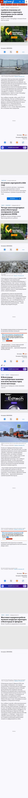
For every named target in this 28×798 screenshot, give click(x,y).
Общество (7, 7)
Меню (1, 1)
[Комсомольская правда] (8, 2)
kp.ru (26, 135)
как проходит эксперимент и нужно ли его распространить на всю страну (13, 337)
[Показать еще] (23, 51)
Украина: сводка (21, 4)
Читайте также (3, 180)
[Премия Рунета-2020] (13, 1)
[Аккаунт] (26, 1)
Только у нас (9, 4)
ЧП (4, 365)
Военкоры (15, 4)
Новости (3, 4)
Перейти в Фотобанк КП (19, 76)
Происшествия (8, 205)
